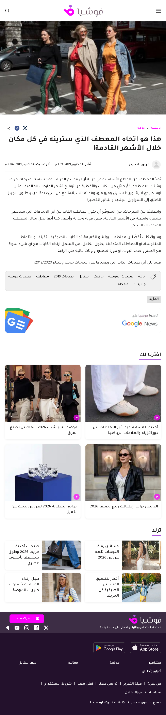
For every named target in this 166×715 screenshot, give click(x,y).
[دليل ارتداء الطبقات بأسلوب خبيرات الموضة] (61, 587)
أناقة (142, 277)
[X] (25, 128)
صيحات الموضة (120, 277)
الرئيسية (156, 128)
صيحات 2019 (64, 277)
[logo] (83, 11)
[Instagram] (26, 627)
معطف (122, 284)
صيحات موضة (19, 277)
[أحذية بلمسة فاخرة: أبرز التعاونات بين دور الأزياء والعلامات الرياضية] (123, 393)
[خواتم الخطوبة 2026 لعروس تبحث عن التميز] (43, 472)
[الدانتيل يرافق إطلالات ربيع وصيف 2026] (123, 472)
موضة (141, 128)
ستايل (84, 277)
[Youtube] (17, 627)
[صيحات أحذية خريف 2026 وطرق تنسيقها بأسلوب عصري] (61, 555)
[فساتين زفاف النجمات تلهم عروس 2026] (141, 555)
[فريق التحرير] (156, 165)
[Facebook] (17, 128)
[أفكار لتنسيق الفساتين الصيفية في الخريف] (141, 587)
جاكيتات (139, 284)
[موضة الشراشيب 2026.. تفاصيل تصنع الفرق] (43, 393)
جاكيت (98, 277)
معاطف (42, 277)
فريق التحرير (139, 165)
